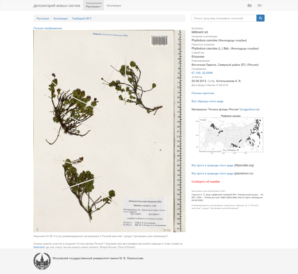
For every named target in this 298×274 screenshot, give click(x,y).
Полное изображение (47, 28)
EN (260, 5)
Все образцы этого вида (207, 101)
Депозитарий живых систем (56, 5)
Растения (42, 18)
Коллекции (114, 5)
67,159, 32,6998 (202, 73)
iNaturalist (39, 247)
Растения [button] (92, 6)
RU (250, 5)
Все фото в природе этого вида (212, 165)
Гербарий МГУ (82, 18)
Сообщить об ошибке (206, 181)
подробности (249, 109)
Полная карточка (203, 93)
